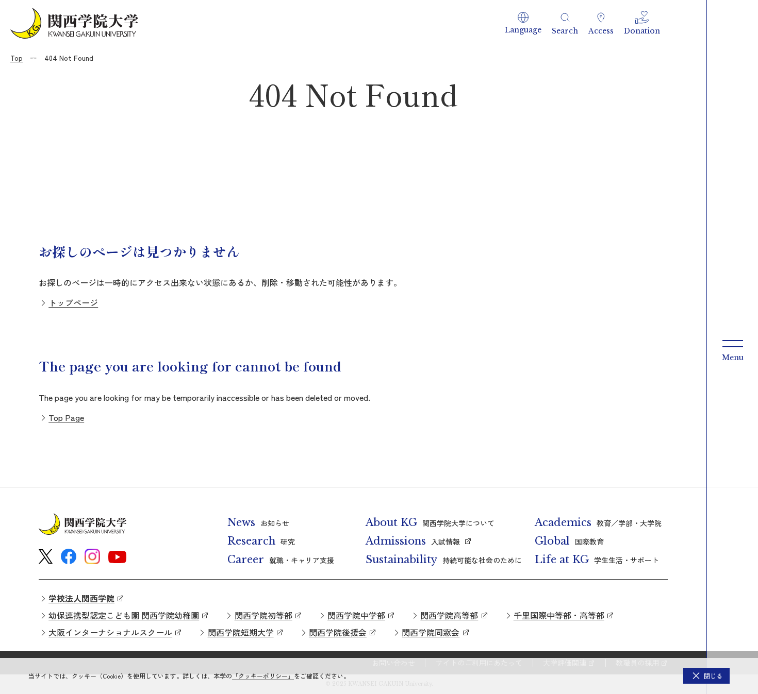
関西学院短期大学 (241, 632)
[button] (523, 23)
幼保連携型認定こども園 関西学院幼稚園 (123, 615)
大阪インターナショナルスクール (110, 632)
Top (16, 58)
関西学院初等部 (263, 615)
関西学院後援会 (338, 632)
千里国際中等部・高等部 (559, 615)
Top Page (66, 417)
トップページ (73, 302)
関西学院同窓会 (430, 632)
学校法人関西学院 (81, 598)
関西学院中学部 (356, 615)
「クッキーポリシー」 (263, 675)
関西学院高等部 (449, 615)
